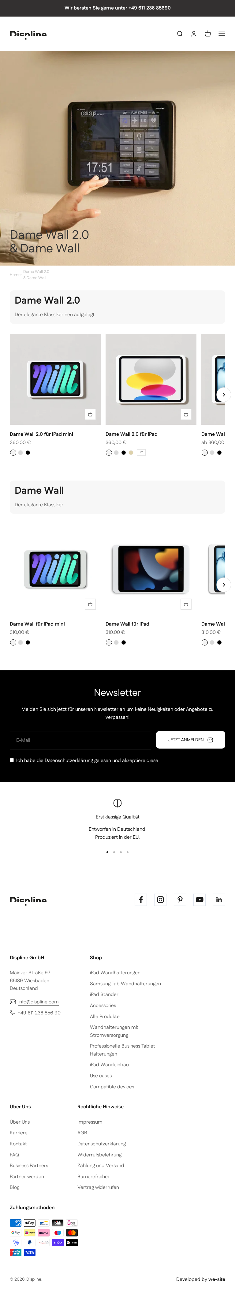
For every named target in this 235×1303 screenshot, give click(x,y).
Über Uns (20, 1122)
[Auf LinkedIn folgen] (219, 900)
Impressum (90, 1122)
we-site (216, 1279)
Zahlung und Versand (100, 1165)
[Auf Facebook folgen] (141, 900)
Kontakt (18, 1144)
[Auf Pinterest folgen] (180, 900)
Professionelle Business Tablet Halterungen (122, 1050)
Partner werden (27, 1176)
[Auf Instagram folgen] (160, 900)
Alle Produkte (105, 1016)
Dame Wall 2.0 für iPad (132, 434)
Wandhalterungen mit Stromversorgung (114, 1031)
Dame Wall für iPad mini (37, 624)
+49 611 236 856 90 (39, 1013)
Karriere (19, 1132)
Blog (14, 1187)
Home (15, 275)
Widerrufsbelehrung (99, 1155)
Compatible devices (112, 1086)
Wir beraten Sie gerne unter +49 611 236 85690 (118, 8)
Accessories (103, 1005)
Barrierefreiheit (93, 1176)
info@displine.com (38, 1002)
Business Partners (29, 1165)
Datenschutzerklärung (69, 760)
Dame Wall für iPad (127, 624)
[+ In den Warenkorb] (90, 414)
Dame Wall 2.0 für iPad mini (41, 434)
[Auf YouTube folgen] (199, 900)
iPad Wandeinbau (109, 1064)
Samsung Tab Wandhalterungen (125, 983)
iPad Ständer (104, 994)
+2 (141, 452)
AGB (82, 1132)
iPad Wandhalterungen (115, 972)
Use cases (101, 1075)
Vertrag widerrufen (98, 1187)
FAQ (14, 1155)
